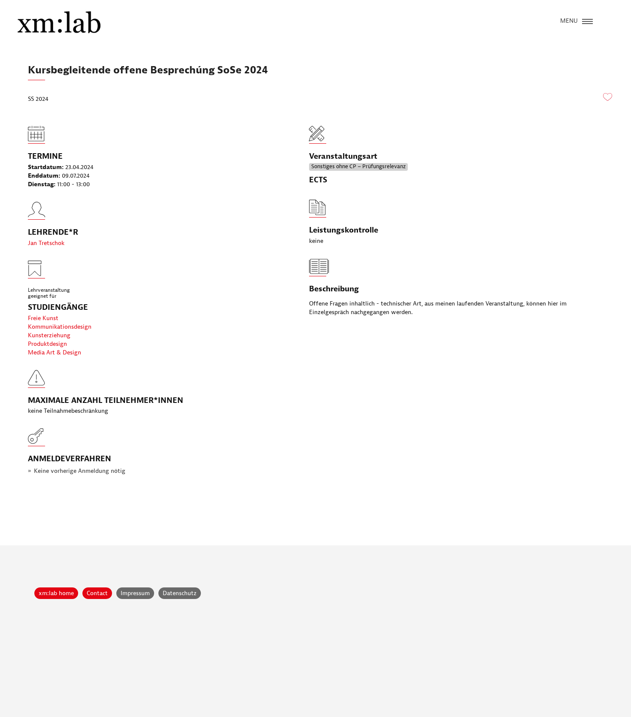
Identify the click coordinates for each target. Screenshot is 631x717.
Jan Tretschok (46, 243)
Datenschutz (180, 593)
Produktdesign (47, 344)
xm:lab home (56, 593)
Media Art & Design (54, 352)
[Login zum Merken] (607, 97)
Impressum (135, 593)
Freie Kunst (43, 318)
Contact (97, 593)
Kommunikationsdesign (59, 326)
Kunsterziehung (49, 335)
